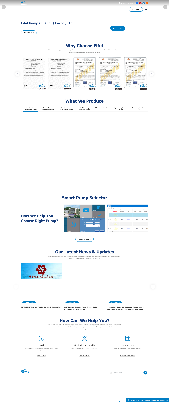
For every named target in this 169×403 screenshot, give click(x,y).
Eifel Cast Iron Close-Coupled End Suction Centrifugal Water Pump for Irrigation (84, 227)
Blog (58, 9)
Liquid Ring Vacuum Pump (120, 156)
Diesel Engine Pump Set (139, 156)
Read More (28, 81)
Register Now (83, 287)
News (49, 9)
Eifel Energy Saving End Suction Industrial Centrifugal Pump (31, 190)
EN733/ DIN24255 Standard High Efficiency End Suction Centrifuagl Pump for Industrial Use (83, 190)
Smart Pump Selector (86, 9)
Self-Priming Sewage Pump (84, 156)
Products (37, 9)
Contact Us (69, 9)
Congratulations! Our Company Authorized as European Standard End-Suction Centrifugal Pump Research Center (125, 356)
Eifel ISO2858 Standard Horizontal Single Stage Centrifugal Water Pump (134, 227)
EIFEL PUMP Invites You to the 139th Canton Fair (41, 355)
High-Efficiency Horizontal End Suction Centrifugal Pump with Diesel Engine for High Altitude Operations (33, 227)
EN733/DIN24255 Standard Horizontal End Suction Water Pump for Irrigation (59, 227)
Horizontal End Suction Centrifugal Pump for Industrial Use (134, 190)
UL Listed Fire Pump (102, 156)
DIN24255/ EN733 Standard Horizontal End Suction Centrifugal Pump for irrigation (109, 190)
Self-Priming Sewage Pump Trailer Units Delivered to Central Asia (80, 356)
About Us (24, 9)
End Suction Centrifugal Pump (30, 156)
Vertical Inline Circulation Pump (66, 156)
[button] (17, 122)
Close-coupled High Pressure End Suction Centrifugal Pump (56, 190)
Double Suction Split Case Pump (48, 156)
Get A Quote (136, 9)
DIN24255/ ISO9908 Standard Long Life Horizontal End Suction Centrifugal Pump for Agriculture (108, 227)
